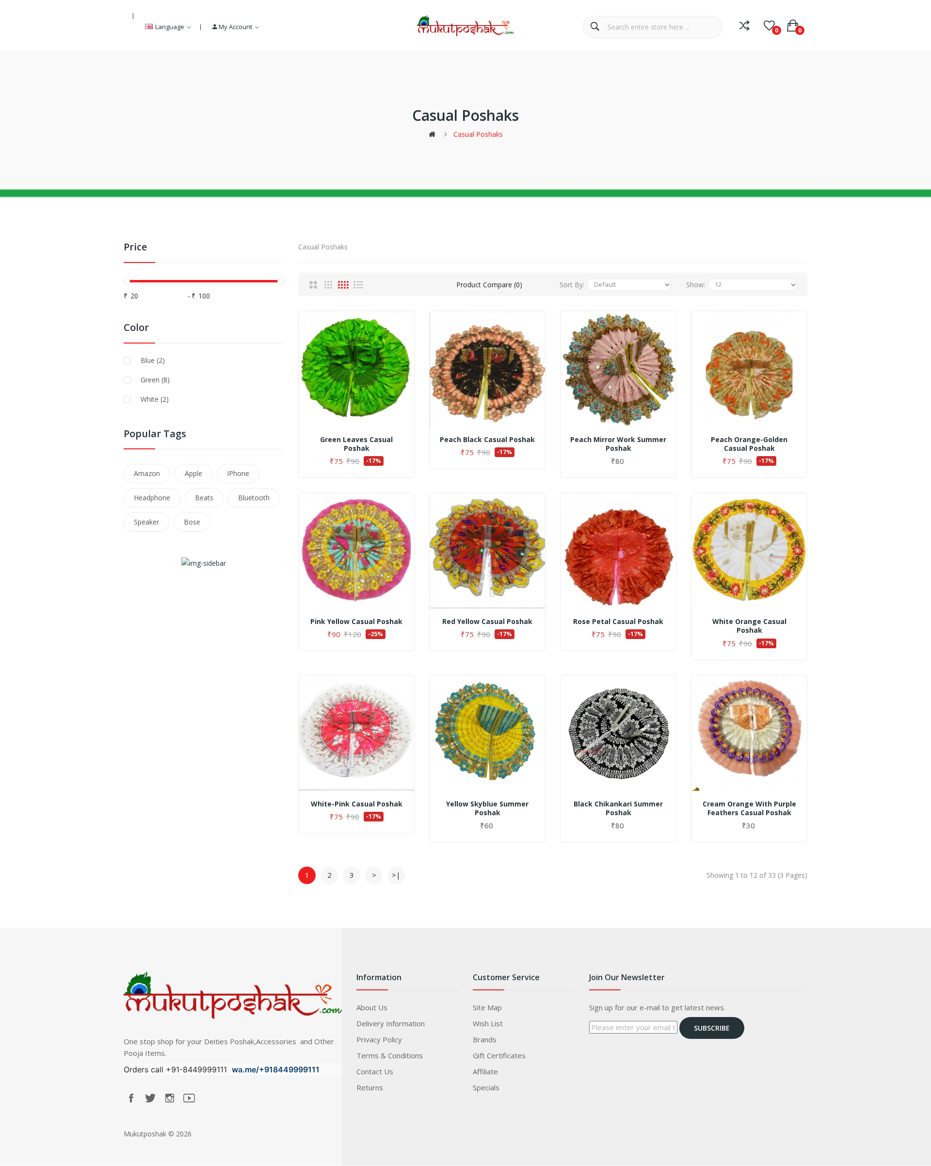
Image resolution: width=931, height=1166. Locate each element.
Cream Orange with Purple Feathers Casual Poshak (749, 808)
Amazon (147, 473)
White (155, 399)
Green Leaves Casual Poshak (356, 444)
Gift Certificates (499, 1055)
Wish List (488, 1023)
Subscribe (712, 1028)
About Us (371, 1007)
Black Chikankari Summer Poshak (618, 808)
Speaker (146, 521)
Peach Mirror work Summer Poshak (618, 444)
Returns (369, 1087)
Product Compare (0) (489, 284)
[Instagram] (169, 1098)
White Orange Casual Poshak (749, 626)
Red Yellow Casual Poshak (487, 621)
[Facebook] (131, 1098)
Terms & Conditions (389, 1055)
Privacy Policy (379, 1039)
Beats (204, 497)
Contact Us (374, 1071)
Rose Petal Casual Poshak (618, 621)
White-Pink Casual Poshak (356, 804)
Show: (695, 284)
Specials (486, 1087)
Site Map (487, 1007)
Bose (192, 521)
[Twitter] (150, 1098)
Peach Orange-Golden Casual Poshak (749, 444)
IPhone (238, 473)
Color (136, 328)
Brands (485, 1039)
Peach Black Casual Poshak (487, 439)
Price (135, 247)
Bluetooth (254, 497)
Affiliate (485, 1071)
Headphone (152, 497)
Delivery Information (390, 1023)
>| (396, 875)
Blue (153, 360)
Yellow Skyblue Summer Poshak (487, 808)
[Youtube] (189, 1098)
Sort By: (572, 284)
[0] (769, 25)
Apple (193, 473)
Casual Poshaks (478, 134)
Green (155, 379)
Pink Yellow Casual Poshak (356, 621)
